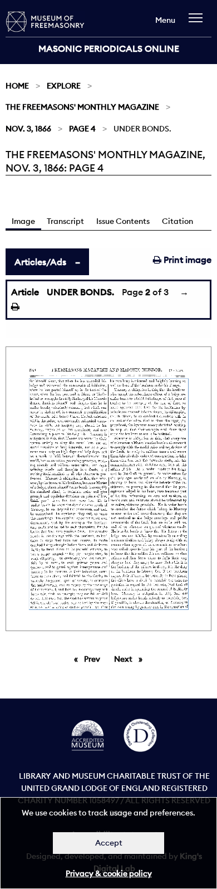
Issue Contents (123, 221)
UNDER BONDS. (80, 291)
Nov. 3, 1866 (28, 129)
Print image (186, 259)
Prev (94, 659)
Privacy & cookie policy (109, 873)
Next (131, 659)
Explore (64, 86)
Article (25, 291)
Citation (177, 221)
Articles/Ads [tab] (40, 261)
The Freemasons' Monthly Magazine (82, 107)
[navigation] (198, 23)
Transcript (65, 221)
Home (17, 86)
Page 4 (82, 129)
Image (23, 221)
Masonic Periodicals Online (108, 48)
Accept (108, 843)
